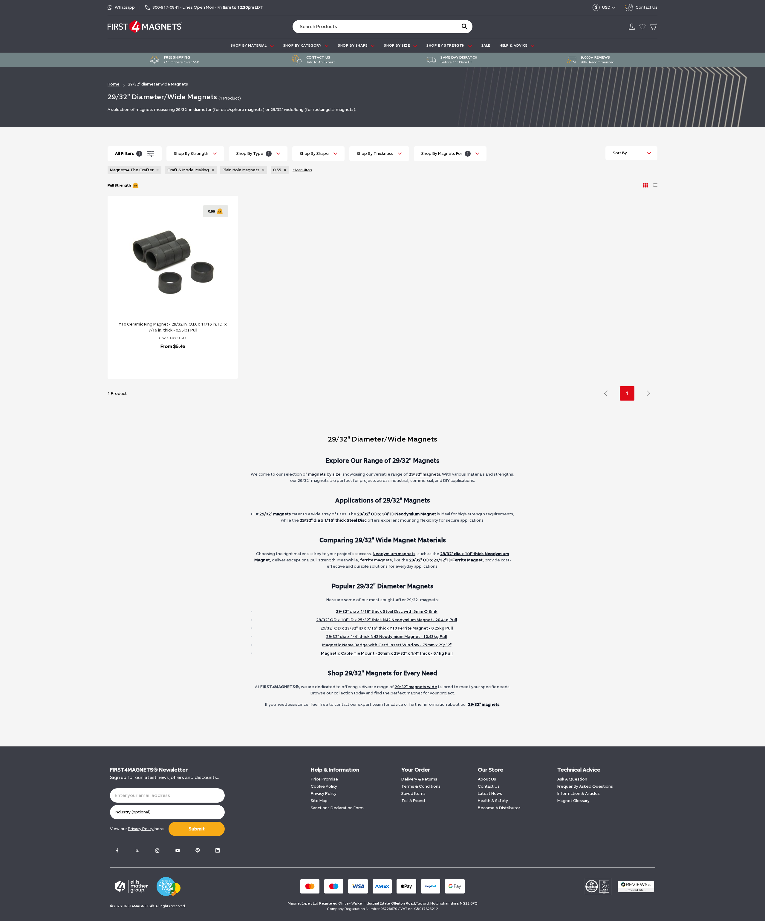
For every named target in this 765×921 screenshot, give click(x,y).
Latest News (490, 793)
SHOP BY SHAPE (353, 45)
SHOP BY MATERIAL (249, 45)
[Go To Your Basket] (653, 26)
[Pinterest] (197, 850)
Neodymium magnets (394, 554)
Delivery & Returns (419, 779)
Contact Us (489, 786)
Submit (197, 829)
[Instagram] (157, 850)
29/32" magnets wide (416, 687)
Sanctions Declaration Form (337, 808)
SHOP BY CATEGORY (302, 45)
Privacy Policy (323, 793)
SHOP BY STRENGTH (446, 45)
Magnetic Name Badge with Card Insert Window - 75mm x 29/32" (387, 645)
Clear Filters (302, 170)
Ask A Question (572, 779)
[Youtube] (177, 850)
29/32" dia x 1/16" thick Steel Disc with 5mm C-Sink (386, 611)
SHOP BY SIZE (397, 45)
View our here (137, 829)
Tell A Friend (413, 801)
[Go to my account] (632, 26)
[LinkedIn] (217, 850)
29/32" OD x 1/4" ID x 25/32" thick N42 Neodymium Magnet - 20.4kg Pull (386, 620)
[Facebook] (117, 850)
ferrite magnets (376, 560)
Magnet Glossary (573, 801)
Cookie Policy (324, 786)
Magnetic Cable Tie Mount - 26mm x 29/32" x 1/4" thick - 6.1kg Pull (387, 653)
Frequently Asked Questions (585, 786)
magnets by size (324, 474)
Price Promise (324, 779)
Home (114, 84)
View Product (166, 362)
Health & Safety (493, 801)
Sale (485, 45)
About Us (487, 779)
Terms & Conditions (420, 786)
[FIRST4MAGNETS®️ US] (145, 26)
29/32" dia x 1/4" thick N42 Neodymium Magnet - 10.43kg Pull (386, 636)
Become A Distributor (499, 808)
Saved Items (413, 793)
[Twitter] (137, 850)
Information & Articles (578, 793)
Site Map (319, 801)
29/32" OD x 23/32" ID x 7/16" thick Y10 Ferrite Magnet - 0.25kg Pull (386, 628)
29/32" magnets (424, 474)
